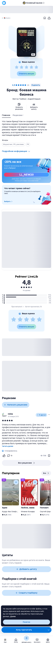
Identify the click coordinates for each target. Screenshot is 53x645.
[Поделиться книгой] (49, 18)
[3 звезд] (26, 67)
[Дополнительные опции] (49, 630)
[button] (26, 42)
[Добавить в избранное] (45, 18)
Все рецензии (25, 463)
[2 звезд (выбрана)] (19, 85)
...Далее (12, 616)
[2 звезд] (22, 67)
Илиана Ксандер (28, 511)
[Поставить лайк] (4, 455)
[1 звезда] (17, 67)
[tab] (6, 116)
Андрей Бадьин (34, 99)
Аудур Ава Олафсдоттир (12, 511)
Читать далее (7, 446)
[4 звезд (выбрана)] (23, 85)
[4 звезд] (31, 67)
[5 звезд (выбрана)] (25, 85)
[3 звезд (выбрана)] (21, 85)
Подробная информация (14, 151)
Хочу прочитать (24, 630)
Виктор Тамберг (20, 99)
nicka (10, 414)
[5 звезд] (36, 67)
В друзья (42, 415)
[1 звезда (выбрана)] (16, 85)
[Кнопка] (16, 482)
